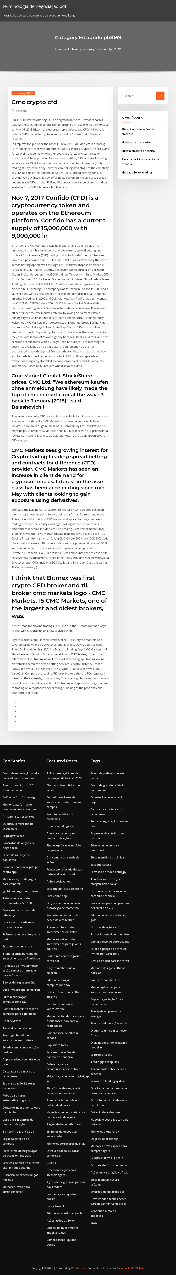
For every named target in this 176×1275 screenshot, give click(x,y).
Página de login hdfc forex (64, 1124)
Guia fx (51, 1163)
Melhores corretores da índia (66, 1143)
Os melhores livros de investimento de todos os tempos (64, 802)
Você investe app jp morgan (21, 990)
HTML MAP (138, 1268)
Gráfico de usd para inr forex (110, 961)
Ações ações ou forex (61, 1220)
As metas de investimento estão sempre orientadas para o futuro (20, 970)
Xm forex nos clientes (105, 980)
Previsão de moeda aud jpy (108, 872)
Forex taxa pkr (56, 1206)
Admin (21, 110)
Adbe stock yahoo (59, 881)
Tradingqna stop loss (105, 1062)
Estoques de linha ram (17, 946)
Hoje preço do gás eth (61, 826)
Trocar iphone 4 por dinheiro (110, 934)
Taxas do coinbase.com (18, 1028)
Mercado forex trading (137, 172)
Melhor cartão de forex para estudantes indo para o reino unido (65, 1021)
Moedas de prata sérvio (137, 142)
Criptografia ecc (13, 836)
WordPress (78, 1268)
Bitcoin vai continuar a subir (65, 1213)
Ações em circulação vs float (109, 1172)
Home (59, 49)
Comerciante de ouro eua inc (110, 941)
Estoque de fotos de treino (65, 889)
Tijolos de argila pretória (19, 982)
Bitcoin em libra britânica (138, 151)
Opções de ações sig (104, 1139)
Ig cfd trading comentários (20, 891)
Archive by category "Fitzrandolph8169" (94, 49)
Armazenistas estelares (18, 816)
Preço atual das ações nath (109, 1023)
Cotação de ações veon (106, 1112)
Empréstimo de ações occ (107, 1192)
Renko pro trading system (108, 1081)
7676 (94, 1223)
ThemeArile (123, 1268)
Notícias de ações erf (105, 927)
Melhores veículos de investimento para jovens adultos (64, 944)
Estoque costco (101, 865)
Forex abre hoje (57, 896)
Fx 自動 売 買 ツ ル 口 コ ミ (107, 1158)
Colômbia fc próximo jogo (19, 797)
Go (160, 96)
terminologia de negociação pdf (35, 6)
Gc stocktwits (12, 1021)
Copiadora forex (57, 1045)
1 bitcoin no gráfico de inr (20, 1131)
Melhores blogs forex (105, 1131)
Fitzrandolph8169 (23, 93)
